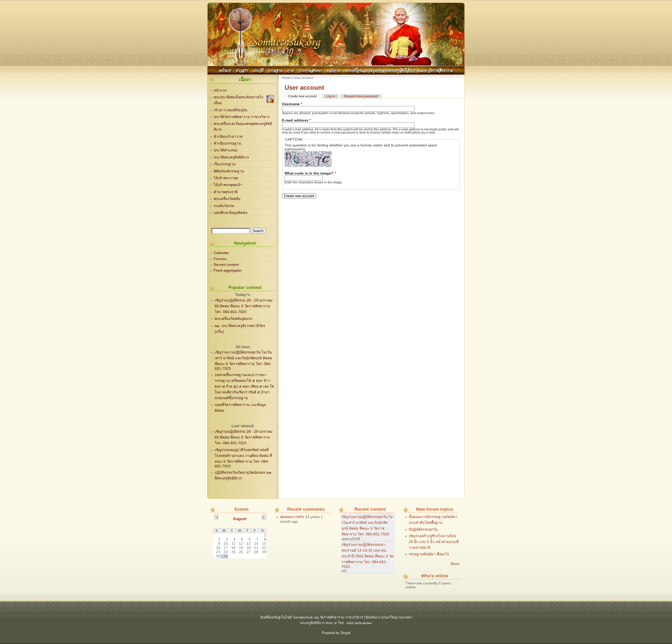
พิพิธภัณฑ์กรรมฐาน (229, 171)
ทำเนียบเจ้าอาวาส (228, 137)
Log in (330, 96)
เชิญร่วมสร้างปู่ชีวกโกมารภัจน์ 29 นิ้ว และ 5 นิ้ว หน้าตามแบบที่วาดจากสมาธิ (434, 542)
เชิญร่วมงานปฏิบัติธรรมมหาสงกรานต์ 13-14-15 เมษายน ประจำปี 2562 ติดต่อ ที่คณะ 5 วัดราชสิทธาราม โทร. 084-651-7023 (367, 556)
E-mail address (296, 120)
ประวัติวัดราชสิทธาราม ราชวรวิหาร (242, 117)
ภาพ (290, 70)
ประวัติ (258, 70)
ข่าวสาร (242, 70)
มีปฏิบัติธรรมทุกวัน (423, 529)
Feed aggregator (228, 270)
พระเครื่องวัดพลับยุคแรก (233, 319)
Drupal (345, 633)
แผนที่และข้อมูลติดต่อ (230, 213)
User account (303, 78)
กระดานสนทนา (310, 70)
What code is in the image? (310, 173)
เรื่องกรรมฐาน (224, 164)
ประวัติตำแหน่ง (226, 150)
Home (286, 78)
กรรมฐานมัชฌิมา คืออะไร (429, 554)
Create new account (304, 96)
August (239, 518)
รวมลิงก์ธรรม (224, 206)
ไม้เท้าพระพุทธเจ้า (228, 185)
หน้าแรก (225, 70)
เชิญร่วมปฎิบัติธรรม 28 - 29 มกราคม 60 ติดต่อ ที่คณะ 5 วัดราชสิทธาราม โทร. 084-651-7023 (243, 306)
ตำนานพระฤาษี (226, 192)
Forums (220, 259)
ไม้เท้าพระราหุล (226, 178)
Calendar (221, 253)
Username (292, 104)
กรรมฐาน (275, 70)
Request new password (361, 96)
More (455, 564)
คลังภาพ (334, 70)
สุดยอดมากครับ (292, 517)
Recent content (226, 265)
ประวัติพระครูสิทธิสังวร (231, 157)
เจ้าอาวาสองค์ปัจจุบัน (230, 110)
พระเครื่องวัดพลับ (227, 199)
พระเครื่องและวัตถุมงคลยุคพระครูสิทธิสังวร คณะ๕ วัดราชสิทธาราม (399, 70)
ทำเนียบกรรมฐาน (227, 143)
